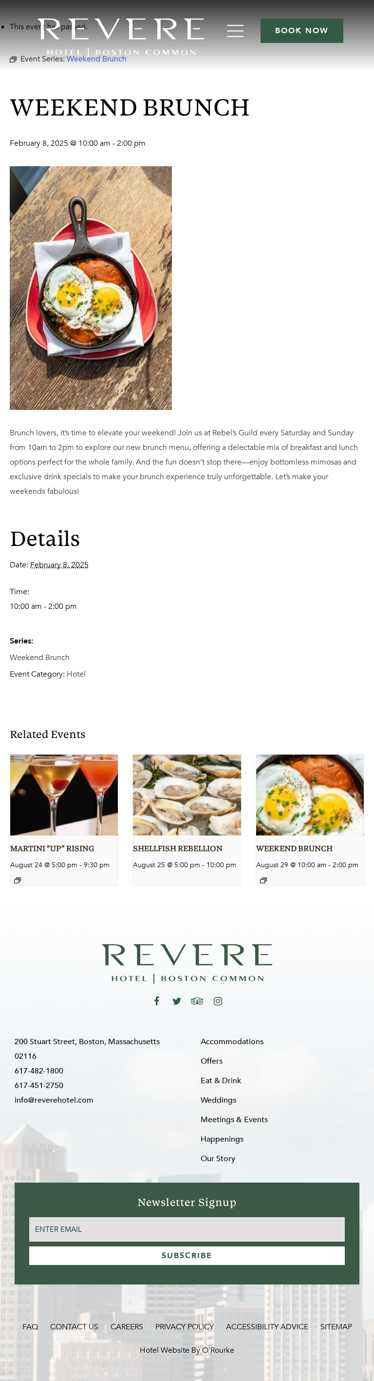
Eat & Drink (221, 1080)
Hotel (76, 674)
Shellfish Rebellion (178, 849)
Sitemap (336, 1327)
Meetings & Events (234, 1119)
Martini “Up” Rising (52, 849)
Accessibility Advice (267, 1327)
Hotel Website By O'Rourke (187, 1350)
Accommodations (232, 1041)
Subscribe (187, 1255)
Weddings (218, 1100)
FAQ (30, 1327)
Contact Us (74, 1327)
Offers (212, 1061)
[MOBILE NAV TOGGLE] (236, 31)
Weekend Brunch (40, 657)
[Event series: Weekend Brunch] (263, 880)
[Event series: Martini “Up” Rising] (17, 880)
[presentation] (64, 795)
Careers (127, 1327)
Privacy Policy (184, 1327)
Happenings (222, 1139)
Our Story (218, 1158)
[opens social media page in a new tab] (156, 1001)
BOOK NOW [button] (302, 30)
